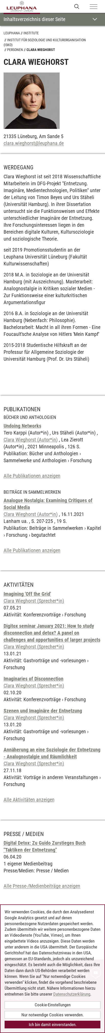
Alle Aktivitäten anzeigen (29, 800)
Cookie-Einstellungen (53, 1004)
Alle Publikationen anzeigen (32, 476)
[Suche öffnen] (77, 6)
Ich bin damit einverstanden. (52, 1024)
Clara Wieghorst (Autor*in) (31, 440)
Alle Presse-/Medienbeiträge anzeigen (42, 886)
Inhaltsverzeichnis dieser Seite (34, 19)
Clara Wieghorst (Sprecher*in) (34, 601)
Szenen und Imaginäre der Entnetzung (43, 711)
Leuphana (12, 33)
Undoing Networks (22, 426)
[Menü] (93, 7)
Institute (31, 33)
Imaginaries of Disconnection (33, 679)
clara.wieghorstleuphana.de (34, 143)
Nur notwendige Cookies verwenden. (52, 1014)
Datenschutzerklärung (71, 994)
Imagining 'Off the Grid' (27, 594)
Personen (15, 50)
